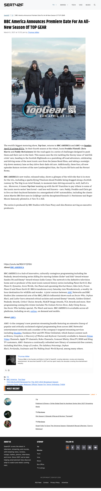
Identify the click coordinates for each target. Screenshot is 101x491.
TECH (74, 5)
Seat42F (6, 15)
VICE (80, 5)
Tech (38, 454)
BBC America (12, 379)
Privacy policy (55, 482)
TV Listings (41, 468)
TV (53, 5)
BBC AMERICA (17, 267)
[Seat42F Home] (67, 447)
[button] (94, 5)
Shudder (17, 332)
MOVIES (63, 5)
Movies (39, 450)
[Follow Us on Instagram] (84, 447)
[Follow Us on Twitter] (78, 447)
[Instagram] (9, 370)
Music (39, 461)
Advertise (65, 482)
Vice (38, 457)
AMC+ (13, 317)
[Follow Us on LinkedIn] (89, 447)
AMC (70, 292)
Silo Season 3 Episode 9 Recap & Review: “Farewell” (54, 416)
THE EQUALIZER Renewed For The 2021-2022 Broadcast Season (32, 382)
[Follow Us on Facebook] (72, 447)
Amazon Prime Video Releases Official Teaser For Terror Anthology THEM (36, 384)
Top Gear (21, 379)
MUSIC (88, 5)
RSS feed (38, 482)
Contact (46, 482)
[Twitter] (6, 370)
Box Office (40, 464)
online (33, 311)
